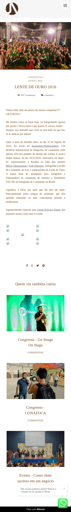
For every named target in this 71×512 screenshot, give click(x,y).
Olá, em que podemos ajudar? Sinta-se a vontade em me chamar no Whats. (38, 490)
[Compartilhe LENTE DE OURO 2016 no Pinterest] (43, 265)
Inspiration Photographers (45, 146)
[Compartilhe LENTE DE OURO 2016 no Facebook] (27, 265)
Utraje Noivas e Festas (49, 209)
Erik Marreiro (36, 166)
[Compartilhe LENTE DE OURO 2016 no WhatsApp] (32, 265)
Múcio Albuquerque (16, 166)
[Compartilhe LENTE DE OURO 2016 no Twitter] (37, 265)
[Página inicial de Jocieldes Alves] (12, 8)
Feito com (35, 509)
